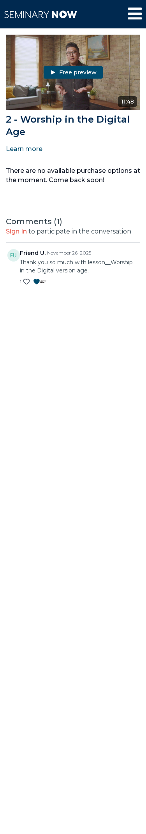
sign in (16, 231)
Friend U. (33, 252)
